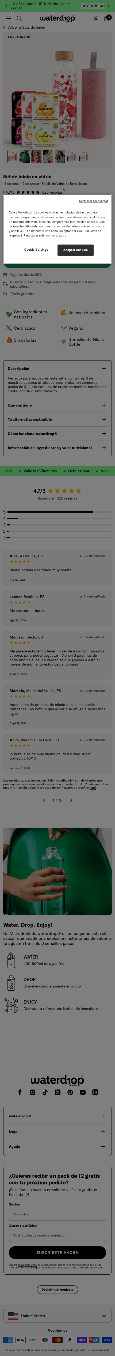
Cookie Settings (36, 249)
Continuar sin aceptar (93, 201)
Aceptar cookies (75, 250)
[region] (57, 229)
